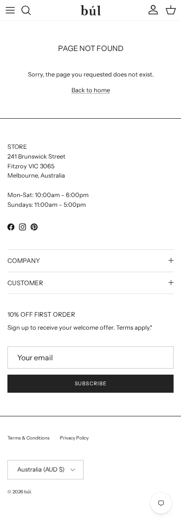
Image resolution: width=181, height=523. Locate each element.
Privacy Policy (74, 438)
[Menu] (10, 10)
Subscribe (91, 383)
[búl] (90, 10)
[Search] (30, 10)
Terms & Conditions (28, 438)
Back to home (90, 90)
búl (27, 492)
